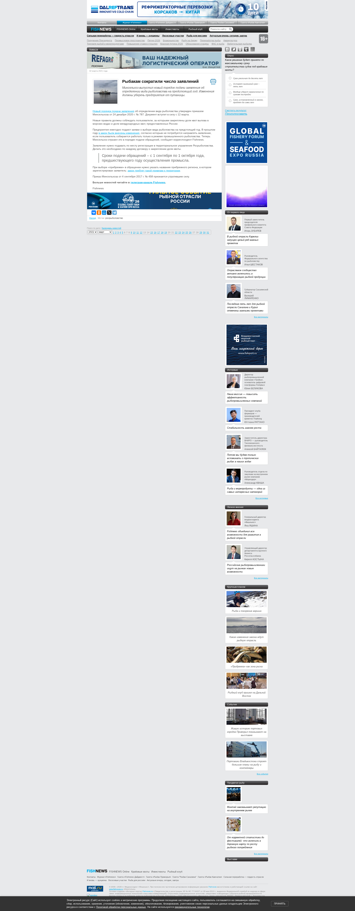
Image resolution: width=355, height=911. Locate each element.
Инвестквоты (172, 29)
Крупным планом (236, 587)
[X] (109, 212)
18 (162, 232)
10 (134, 232)
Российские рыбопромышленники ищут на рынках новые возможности (246, 568)
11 (137, 232)
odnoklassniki (240, 49)
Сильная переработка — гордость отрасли (110, 35)
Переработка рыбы (210, 40)
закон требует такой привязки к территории (154, 170)
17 (158, 232)
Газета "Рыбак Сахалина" (222, 22)
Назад (92, 218)
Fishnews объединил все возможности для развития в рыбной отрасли (244, 534)
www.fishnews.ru (116, 889)
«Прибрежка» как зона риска (247, 666)
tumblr (246, 49)
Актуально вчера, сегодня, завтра (228, 35)
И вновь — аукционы (148, 35)
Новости (93, 49)
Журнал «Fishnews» (132, 22)
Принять (279, 903)
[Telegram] (114, 212)
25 (186, 232)
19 (165, 232)
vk (227, 49)
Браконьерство (171, 40)
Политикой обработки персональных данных (121, 907)
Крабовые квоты (149, 29)
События (232, 704)
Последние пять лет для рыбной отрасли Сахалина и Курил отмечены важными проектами (246, 307)
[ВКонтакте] (94, 212)
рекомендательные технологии (192, 907)
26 (190, 232)
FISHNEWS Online (126, 29)
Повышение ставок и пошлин (142, 44)
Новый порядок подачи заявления (113, 111)
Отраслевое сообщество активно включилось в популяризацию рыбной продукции (246, 273)
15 (151, 232)
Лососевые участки (173, 35)
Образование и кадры (197, 44)
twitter (233, 49)
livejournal (252, 49)
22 (176, 232)
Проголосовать (236, 113)
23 (179, 232)
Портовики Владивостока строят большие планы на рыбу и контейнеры (246, 764)
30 (204, 232)
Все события (262, 774)
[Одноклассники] (99, 212)
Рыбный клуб (195, 29)
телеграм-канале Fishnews (148, 182)
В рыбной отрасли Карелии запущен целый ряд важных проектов (242, 240)
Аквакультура (230, 40)
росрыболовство (114, 218)
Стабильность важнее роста (244, 427)
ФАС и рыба (218, 44)
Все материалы (261, 317)
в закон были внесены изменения (119, 132)
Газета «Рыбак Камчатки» (253, 22)
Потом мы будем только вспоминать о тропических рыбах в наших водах (243, 458)
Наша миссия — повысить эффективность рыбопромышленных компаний (244, 397)
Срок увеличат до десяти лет (248, 78)
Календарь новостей (111, 228)
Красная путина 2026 (171, 44)
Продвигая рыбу (235, 783)
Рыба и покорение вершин (246, 611)
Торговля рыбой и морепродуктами (105, 44)
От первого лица (236, 212)
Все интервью (262, 498)
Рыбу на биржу (189, 40)
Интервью (232, 370)
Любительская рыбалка (239, 44)
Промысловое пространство (130, 40)
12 (141, 232)
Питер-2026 (154, 40)
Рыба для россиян (197, 35)
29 (201, 232)
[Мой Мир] (104, 212)
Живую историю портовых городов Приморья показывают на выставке (246, 732)
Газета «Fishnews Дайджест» (162, 22)
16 (155, 232)
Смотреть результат (235, 110)
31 (208, 232)
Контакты (102, 22)
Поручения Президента (99, 40)
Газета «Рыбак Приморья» (192, 22)
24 (183, 232)
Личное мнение (235, 507)
